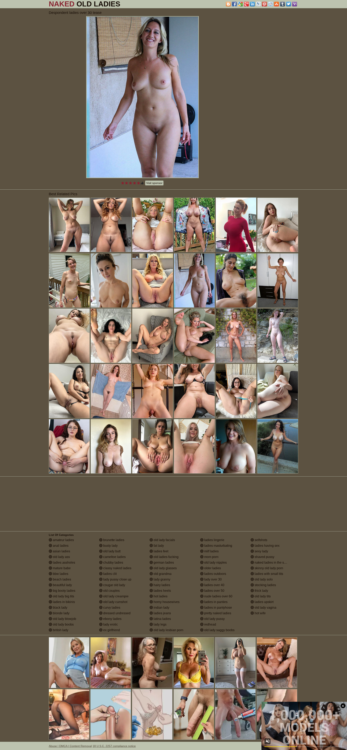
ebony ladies (111, 619)
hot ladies (160, 596)
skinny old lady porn (268, 568)
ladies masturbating (217, 545)
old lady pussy (214, 619)
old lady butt (111, 551)
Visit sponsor (154, 183)
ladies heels (162, 590)
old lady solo (263, 579)
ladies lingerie (213, 540)
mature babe (61, 568)
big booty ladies (63, 590)
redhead (209, 624)
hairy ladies (161, 585)
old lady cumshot (114, 602)
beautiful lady (62, 585)
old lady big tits (63, 596)
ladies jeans (162, 613)
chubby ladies (112, 562)
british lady (60, 630)
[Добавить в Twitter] (288, 4)
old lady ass (61, 557)
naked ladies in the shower (273, 562)
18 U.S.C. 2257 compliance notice (114, 746)
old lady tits (262, 596)
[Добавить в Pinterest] (264, 4)
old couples (111, 590)
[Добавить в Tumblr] (282, 4)
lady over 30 (212, 579)
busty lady (110, 545)
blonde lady (60, 613)
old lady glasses (165, 568)
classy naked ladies (116, 568)
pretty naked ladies (217, 613)
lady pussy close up (116, 579)
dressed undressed (116, 613)
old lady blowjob (64, 619)
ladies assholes (63, 562)
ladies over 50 (213, 590)
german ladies (163, 562)
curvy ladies (111, 607)
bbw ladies (60, 573)
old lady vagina (265, 607)
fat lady (158, 545)
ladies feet (160, 551)
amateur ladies (63, 540)
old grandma (162, 573)
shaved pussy (264, 557)
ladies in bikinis (63, 602)
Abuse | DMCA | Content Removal (70, 746)
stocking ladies (265, 585)
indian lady (161, 607)
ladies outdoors (214, 573)
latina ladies (162, 619)
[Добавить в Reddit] (270, 4)
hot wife (260, 613)
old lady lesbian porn (168, 630)
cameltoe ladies (114, 557)
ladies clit (109, 573)
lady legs (159, 624)
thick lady (261, 590)
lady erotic (110, 624)
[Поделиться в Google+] (246, 4)
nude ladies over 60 (217, 596)
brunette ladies (113, 540)
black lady (59, 607)
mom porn (210, 557)
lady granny (161, 579)
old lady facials (164, 540)
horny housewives (166, 602)
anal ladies (60, 545)
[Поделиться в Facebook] (234, 4)
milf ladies (211, 551)
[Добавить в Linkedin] (252, 4)
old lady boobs (63, 624)
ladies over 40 (213, 585)
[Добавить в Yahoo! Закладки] (294, 4)
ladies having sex (267, 545)
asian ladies (61, 551)
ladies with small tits (268, 573)
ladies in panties (215, 602)
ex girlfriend (111, 630)
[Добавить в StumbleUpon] (276, 4)
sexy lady (261, 551)
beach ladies (61, 579)
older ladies (212, 568)
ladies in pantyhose (217, 607)
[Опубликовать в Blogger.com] (228, 4)
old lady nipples (215, 562)
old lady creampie (115, 596)
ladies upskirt (264, 602)
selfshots (260, 540)
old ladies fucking (166, 557)
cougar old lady (113, 585)
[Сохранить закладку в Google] (240, 4)
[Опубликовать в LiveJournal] (258, 4)
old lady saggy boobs (219, 630)
